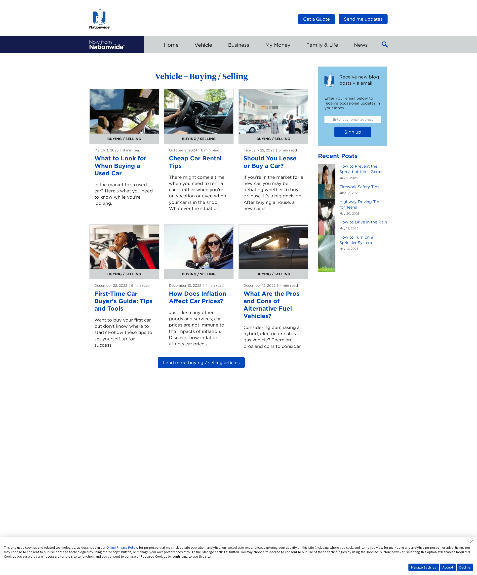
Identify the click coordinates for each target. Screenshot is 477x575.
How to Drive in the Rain (363, 222)
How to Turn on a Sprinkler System (356, 240)
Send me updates (363, 19)
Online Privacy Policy (121, 547)
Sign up (352, 132)
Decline (464, 567)
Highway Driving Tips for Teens (360, 204)
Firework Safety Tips (359, 186)
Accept (447, 567)
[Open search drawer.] (385, 44)
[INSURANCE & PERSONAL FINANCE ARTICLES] (107, 44)
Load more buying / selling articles (201, 362)
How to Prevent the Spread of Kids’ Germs (361, 169)
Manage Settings (423, 567)
